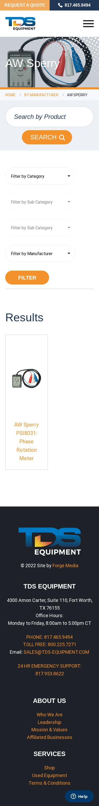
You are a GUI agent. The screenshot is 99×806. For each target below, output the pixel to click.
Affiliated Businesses (49, 737)
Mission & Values (49, 729)
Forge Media (65, 565)
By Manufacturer (41, 95)
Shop (49, 767)
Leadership (49, 722)
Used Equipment (49, 775)
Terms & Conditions (49, 783)
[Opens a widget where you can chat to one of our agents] (79, 796)
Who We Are (50, 714)
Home (10, 95)
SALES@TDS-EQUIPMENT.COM (56, 652)
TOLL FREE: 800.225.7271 (49, 644)
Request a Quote (24, 5)
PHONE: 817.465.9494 (49, 637)
